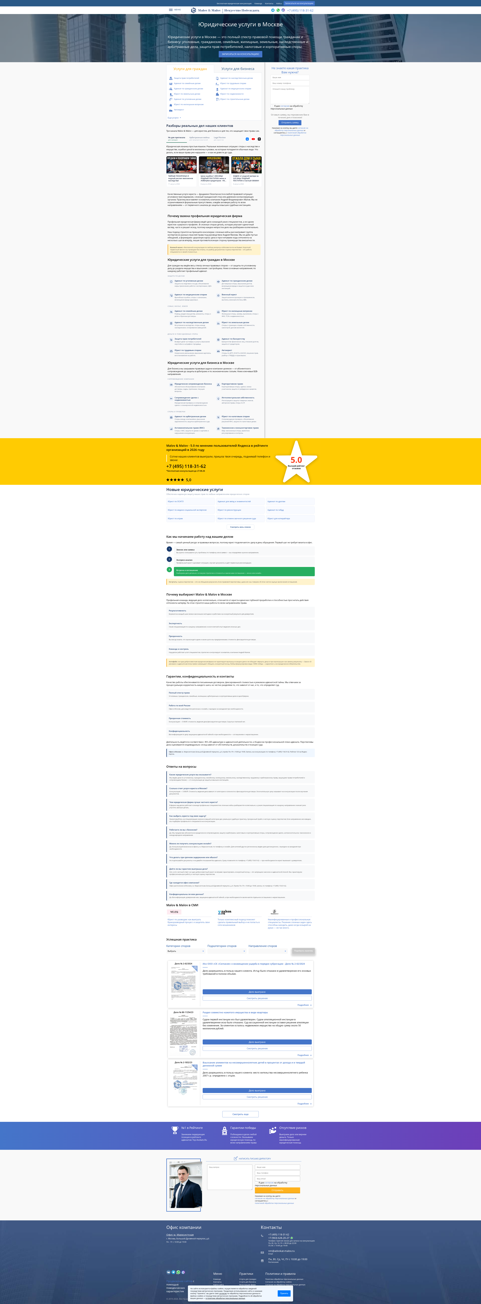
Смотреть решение (257, 998)
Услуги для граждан (247, 1279)
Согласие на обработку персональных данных (285, 1284)
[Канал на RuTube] (259, 139)
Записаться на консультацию (299, 3)
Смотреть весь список (240, 527)
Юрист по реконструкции (229, 510)
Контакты (269, 3)
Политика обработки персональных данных (284, 1279)
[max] (183, 1272)
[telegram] (273, 10)
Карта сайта (218, 1284)
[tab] (176, 139)
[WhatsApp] (278, 10)
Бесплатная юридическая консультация (234, 3)
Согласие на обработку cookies (278, 1282)
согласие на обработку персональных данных (291, 129)
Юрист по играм (175, 518)
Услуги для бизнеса (247, 1282)
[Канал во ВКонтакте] (247, 139)
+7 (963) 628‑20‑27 (279, 1238)
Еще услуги (173, 117)
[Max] (283, 10)
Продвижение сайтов (179, 1281)
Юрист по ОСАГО (176, 501)
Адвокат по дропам (276, 501)
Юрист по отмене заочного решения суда (237, 518)
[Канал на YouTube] (253, 139)
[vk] (168, 1272)
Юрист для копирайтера (279, 518)
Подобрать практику (303, 951)
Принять (284, 1293)
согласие (284, 106)
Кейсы (279, 3)
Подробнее (303, 1005)
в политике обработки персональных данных (225, 1298)
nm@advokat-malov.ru (281, 1251)
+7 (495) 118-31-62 (300, 10)
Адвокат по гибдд (276, 510)
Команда (258, 3)
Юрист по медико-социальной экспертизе (187, 510)
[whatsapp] (178, 1272)
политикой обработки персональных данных (293, 134)
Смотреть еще (240, 1114)
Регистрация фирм (247, 1284)
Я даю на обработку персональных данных (287, 107)
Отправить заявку (290, 122)
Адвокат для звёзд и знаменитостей (234, 501)
